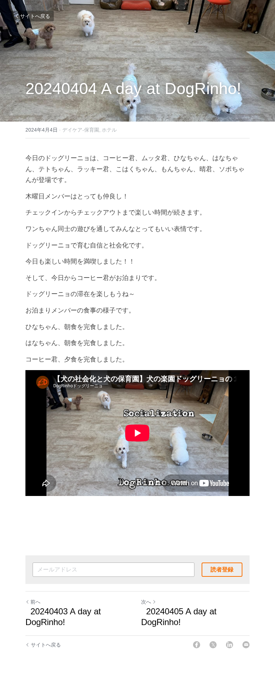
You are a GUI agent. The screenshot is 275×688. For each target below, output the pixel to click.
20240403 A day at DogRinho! (63, 616)
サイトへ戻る (35, 16)
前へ (35, 602)
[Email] (246, 644)
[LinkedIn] (229, 644)
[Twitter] (213, 644)
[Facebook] (196, 644)
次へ (146, 602)
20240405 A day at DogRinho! (179, 616)
